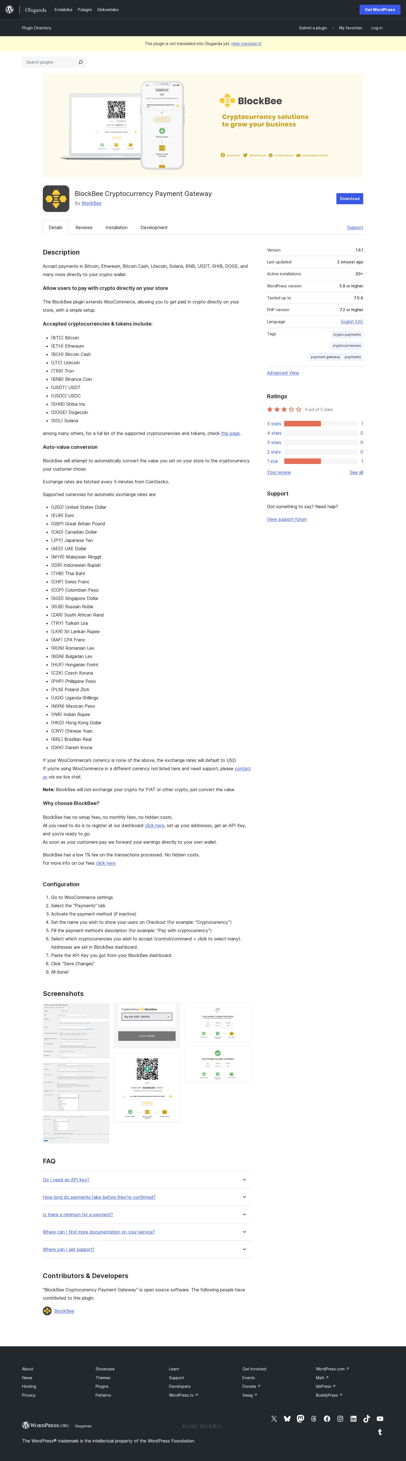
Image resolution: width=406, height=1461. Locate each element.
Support (355, 227)
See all (356, 472)
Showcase (105, 1368)
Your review (279, 472)
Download (350, 198)
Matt (322, 1377)
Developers (180, 1386)
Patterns (103, 1395)
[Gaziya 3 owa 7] (102, 1123)
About (27, 1368)
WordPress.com (332, 1368)
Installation (117, 227)
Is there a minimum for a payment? (78, 1214)
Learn (174, 1368)
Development (154, 227)
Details (55, 227)
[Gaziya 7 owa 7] (243, 1054)
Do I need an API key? (66, 1179)
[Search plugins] (80, 62)
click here (154, 825)
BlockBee (91, 203)
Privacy (29, 1395)
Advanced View (283, 373)
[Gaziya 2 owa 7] (102, 1070)
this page (230, 433)
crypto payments (347, 334)
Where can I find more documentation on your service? (99, 1232)
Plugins (102, 1386)
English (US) (352, 321)
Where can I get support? (68, 1249)
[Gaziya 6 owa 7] (243, 1010)
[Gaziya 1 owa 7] (102, 1010)
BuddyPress (329, 1395)
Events (248, 1377)
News (27, 1377)
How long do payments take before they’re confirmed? (99, 1197)
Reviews (84, 227)
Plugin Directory (36, 27)
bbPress (326, 1386)
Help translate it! (246, 43)
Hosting (29, 1386)
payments (353, 357)
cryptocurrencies (347, 345)
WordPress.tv (183, 1395)
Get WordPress (380, 9)
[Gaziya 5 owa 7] (172, 1060)
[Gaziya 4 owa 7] (172, 1010)
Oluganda (83, 1426)
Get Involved (254, 1368)
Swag (249, 1395)
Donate (251, 1386)
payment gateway (325, 357)
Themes (103, 1377)
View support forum (287, 519)
